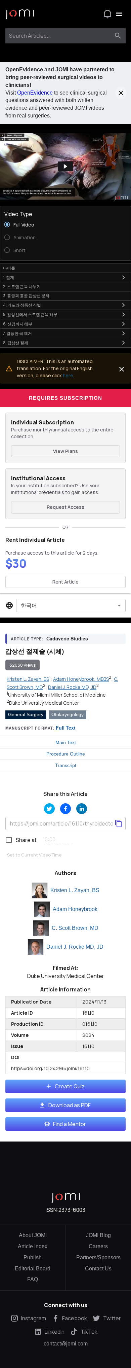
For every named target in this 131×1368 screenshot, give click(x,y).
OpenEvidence (35, 93)
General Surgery (25, 714)
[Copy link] (118, 823)
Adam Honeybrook (75, 909)
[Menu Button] (119, 14)
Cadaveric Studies (67, 638)
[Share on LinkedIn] (81, 808)
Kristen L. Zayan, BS (74, 890)
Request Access (65, 507)
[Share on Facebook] (65, 808)
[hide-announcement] (121, 93)
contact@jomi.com (66, 1343)
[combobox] (59, 35)
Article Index (32, 1246)
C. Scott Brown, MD (75, 928)
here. (68, 375)
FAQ (32, 1279)
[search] (118, 35)
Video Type (18, 214)
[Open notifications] (107, 14)
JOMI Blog (98, 1235)
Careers (98, 1246)
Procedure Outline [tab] (65, 754)
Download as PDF (69, 1105)
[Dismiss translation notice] (121, 369)
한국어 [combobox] (29, 605)
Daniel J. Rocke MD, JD (74, 947)
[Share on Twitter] (49, 808)
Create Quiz (70, 1086)
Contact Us (98, 1268)
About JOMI (33, 1235)
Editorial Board (32, 1268)
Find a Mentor (69, 1124)
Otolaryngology (67, 714)
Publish (33, 1257)
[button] (65, 166)
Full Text (66, 727)
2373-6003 (71, 1210)
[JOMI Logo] (19, 14)
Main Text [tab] (65, 742)
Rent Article (65, 581)
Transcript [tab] (65, 765)
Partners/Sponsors (98, 1257)
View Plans (65, 451)
